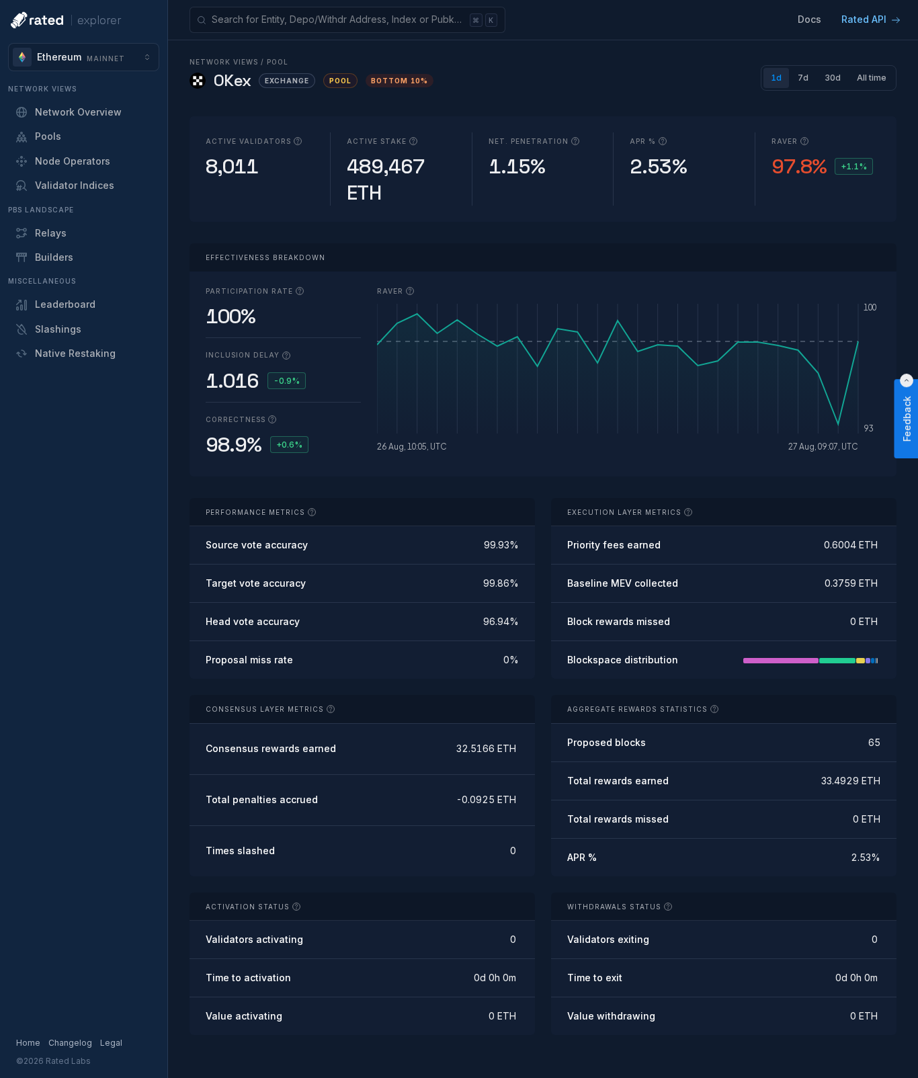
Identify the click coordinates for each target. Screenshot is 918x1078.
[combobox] (83, 57)
